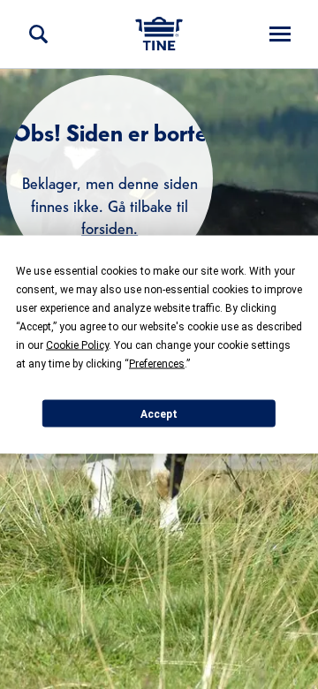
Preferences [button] (157, 364)
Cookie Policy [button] (77, 345)
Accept (159, 413)
